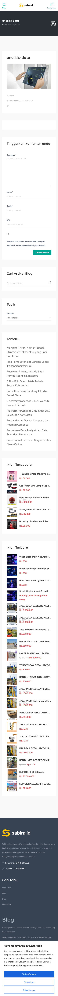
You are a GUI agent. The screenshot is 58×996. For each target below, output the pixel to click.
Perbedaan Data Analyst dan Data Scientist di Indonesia (27, 432)
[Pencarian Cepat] (53, 23)
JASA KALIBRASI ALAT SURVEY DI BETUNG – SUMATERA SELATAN (35, 688)
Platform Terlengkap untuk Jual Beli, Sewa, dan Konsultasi (28, 412)
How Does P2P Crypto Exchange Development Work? (35, 580)
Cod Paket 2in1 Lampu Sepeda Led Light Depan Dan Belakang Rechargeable (35, 485)
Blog (4, 899)
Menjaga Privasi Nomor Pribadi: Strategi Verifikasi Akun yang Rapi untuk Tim (27, 352)
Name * (10, 192)
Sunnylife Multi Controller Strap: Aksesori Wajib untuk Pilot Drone (35, 509)
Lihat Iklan (6, 904)
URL (8, 220)
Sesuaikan (29, 982)
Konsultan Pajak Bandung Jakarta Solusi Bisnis (27, 393)
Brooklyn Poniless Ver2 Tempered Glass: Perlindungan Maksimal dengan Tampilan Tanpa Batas (35, 521)
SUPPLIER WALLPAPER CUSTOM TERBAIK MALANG (35, 783)
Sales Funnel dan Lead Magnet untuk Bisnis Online (29, 442)
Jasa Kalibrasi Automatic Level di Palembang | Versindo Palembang (35, 629)
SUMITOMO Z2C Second (31, 772)
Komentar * (11, 155)
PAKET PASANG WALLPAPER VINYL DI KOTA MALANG (35, 653)
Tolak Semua (29, 990)
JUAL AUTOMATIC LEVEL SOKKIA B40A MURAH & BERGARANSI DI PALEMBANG (35, 736)
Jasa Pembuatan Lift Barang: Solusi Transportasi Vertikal (28, 363)
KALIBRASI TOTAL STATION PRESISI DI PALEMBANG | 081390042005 (35, 748)
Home (4, 24)
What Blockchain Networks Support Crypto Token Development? (35, 556)
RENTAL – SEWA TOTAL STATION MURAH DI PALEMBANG (35, 677)
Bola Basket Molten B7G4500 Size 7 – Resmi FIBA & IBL (35, 497)
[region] (29, 968)
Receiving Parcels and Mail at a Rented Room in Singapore (25, 373)
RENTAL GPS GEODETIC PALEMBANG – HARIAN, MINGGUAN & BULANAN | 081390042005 (35, 760)
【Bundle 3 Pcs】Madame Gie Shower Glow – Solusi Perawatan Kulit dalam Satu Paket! (35, 473)
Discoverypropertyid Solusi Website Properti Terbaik (28, 403)
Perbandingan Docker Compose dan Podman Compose (28, 422)
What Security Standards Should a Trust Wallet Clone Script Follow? (35, 568)
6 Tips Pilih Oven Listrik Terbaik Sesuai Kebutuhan (25, 383)
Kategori (10, 313)
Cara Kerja (6, 887)
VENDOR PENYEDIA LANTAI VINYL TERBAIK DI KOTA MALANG (35, 712)
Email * (10, 206)
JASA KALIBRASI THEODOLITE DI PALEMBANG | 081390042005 (35, 724)
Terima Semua (29, 974)
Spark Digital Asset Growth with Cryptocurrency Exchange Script (35, 591)
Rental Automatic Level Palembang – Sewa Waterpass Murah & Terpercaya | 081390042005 (35, 641)
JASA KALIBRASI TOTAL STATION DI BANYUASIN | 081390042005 (35, 700)
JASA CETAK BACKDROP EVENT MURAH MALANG (35, 605)
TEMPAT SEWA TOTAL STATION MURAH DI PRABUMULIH (35, 665)
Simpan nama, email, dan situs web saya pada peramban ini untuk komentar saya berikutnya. (26, 243)
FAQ (4, 893)
